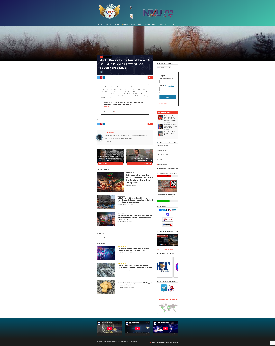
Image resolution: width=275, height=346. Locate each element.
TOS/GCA (175, 342)
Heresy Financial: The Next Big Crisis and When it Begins (170, 133)
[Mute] (118, 334)
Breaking (117, 24)
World (139, 24)
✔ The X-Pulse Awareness (163, 148)
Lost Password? (163, 103)
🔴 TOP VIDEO (152, 342)
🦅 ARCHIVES (146, 24)
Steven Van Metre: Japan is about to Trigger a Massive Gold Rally (135, 284)
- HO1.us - (104, 341)
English (162, 67)
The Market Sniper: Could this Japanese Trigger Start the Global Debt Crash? (133, 249)
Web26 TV (121, 252)
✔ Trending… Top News (162, 150)
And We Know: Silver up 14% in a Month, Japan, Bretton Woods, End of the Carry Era (135, 267)
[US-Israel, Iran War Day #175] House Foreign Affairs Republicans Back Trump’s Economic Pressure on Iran (135, 217)
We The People (108, 24)
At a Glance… (161, 342)
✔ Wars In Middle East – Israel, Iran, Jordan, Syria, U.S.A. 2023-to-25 (166, 154)
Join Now (106, 106)
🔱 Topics (124, 24)
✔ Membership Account (162, 145)
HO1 (102, 24)
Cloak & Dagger (108, 57)
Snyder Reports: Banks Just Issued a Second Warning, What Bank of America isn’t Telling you (170, 118)
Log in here (117, 112)
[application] (109, 328)
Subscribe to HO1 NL (161, 162)
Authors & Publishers (161, 157)
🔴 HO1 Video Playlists (162, 164)
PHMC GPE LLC (116, 341)
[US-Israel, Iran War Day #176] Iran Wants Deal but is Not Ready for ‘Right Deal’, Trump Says (139, 179)
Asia (101, 57)
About (153, 24)
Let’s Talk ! (159, 159)
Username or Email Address (166, 78)
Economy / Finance (122, 246)
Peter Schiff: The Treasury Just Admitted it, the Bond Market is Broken (170, 126)
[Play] (98, 334)
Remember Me (164, 93)
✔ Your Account (162, 24)
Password (161, 85)
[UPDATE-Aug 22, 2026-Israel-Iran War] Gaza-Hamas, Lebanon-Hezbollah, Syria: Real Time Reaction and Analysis (135, 200)
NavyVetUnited (108, 71)
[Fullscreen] (120, 334)
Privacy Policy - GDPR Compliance (165, 249)
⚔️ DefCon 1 (132, 24)
